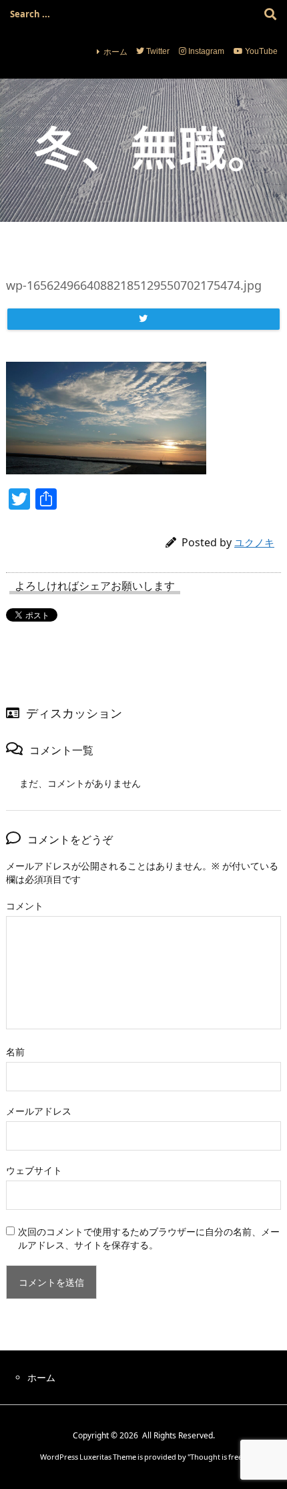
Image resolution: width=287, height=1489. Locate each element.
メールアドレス (38, 1111)
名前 (15, 1051)
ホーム (115, 51)
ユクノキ (254, 542)
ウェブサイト (34, 1170)
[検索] (270, 14)
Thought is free (216, 1457)
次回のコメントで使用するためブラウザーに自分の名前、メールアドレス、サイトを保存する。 (149, 1238)
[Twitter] (143, 319)
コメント (24, 905)
